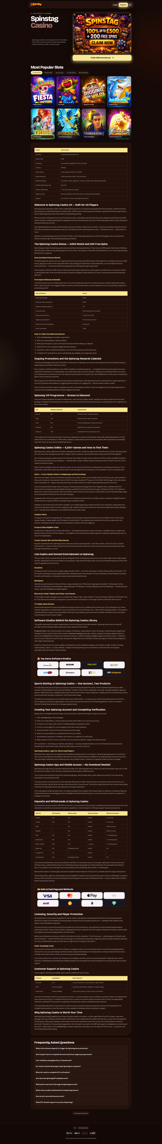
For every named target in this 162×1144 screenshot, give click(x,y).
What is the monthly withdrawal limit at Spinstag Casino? (57, 1090)
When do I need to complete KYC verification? (53, 1072)
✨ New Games (48, 72)
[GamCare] (69, 1133)
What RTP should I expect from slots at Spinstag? (54, 1102)
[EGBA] (84, 1133)
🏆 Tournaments (83, 72)
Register (123, 5)
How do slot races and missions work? (50, 1096)
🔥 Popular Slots (36, 72)
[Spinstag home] (36, 5)
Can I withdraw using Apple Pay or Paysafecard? (54, 1060)
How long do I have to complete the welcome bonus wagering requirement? (64, 1054)
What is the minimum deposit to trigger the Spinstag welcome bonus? (62, 1048)
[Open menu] (130, 5)
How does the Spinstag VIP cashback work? (52, 1078)
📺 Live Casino (59, 72)
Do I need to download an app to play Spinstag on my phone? (58, 1066)
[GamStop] (77, 1133)
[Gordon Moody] (92, 1133)
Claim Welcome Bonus (101, 58)
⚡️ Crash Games (71, 72)
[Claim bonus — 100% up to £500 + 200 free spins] (102, 33)
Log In (115, 5)
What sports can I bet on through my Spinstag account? (56, 1084)
